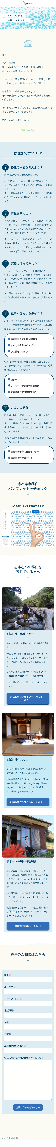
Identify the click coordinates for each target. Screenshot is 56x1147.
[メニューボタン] (3, 3)
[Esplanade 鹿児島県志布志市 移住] (28, 3)
